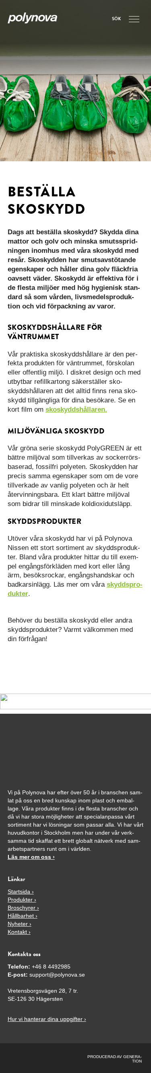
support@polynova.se (57, 974)
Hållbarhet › (22, 916)
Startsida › (21, 891)
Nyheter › (19, 924)
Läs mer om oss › (31, 857)
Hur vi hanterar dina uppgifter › (47, 1019)
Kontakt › (19, 932)
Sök (116, 19)
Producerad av (105, 1056)
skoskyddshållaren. (76, 409)
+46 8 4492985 (51, 966)
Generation (132, 1058)
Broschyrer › (23, 907)
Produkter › (22, 899)
